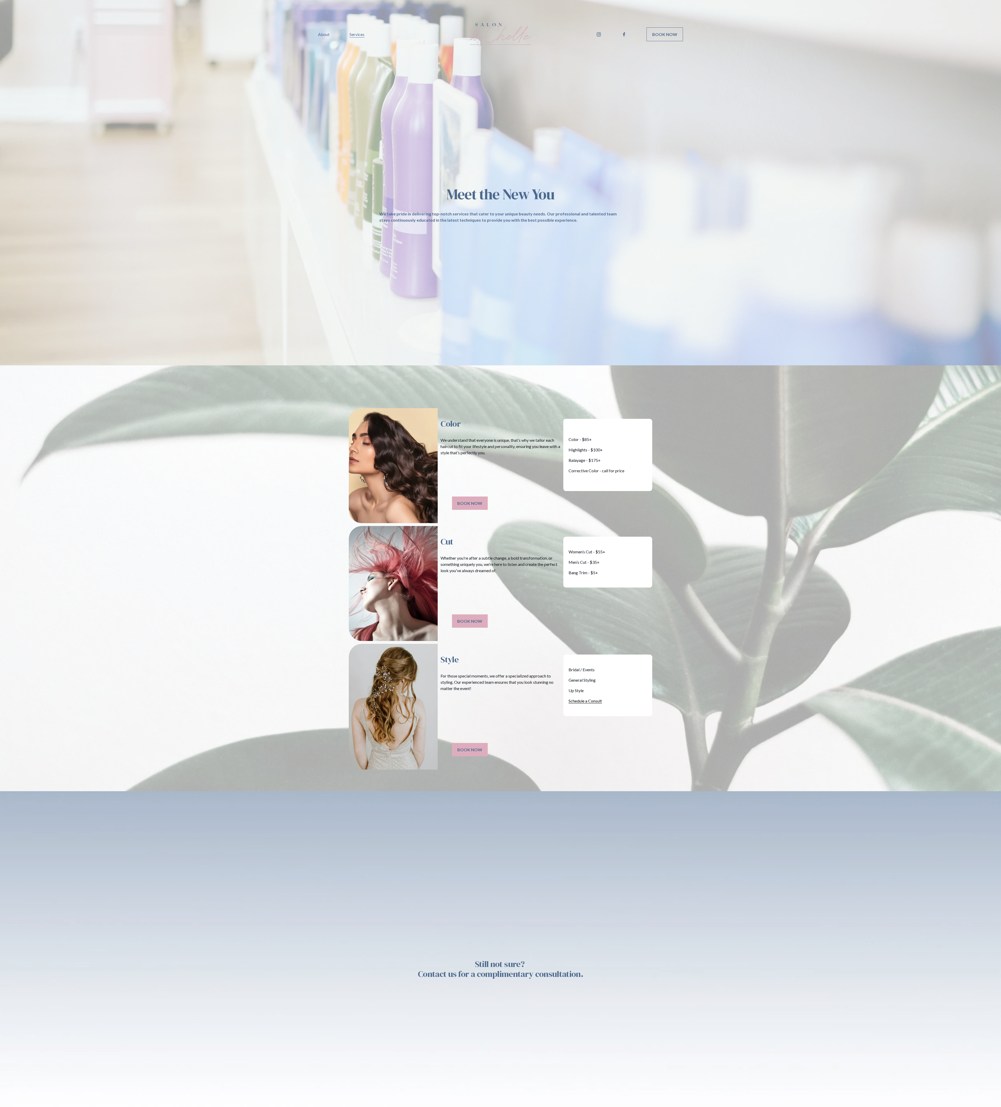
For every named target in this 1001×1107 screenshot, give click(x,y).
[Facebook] (624, 34)
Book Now (664, 34)
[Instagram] (598, 34)
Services (357, 34)
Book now (469, 503)
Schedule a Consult (585, 700)
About (323, 34)
